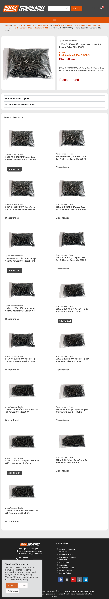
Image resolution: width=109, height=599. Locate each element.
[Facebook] (60, 579)
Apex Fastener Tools (27, 25)
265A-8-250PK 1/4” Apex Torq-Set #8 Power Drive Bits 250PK (20, 259)
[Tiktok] (79, 579)
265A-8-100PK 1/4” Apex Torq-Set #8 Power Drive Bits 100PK (72, 310)
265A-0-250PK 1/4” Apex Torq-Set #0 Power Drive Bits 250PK (20, 360)
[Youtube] (73, 579)
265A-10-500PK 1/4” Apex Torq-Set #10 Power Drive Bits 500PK (21, 158)
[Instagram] (67, 579)
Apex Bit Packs (44, 25)
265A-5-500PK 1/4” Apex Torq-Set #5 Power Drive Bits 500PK (71, 157)
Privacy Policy (22, 579)
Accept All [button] (12, 585)
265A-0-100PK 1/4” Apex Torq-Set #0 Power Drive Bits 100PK (72, 410)
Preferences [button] (13, 591)
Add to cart (14, 169)
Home (8, 25)
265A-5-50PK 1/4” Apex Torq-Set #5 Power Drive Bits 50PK (21, 512)
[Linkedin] (85, 579)
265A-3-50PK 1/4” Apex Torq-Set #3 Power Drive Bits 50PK (21, 410)
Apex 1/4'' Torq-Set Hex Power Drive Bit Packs (72, 25)
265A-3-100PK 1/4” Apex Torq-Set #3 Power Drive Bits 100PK (72, 360)
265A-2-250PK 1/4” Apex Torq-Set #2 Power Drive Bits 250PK (20, 309)
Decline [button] (23, 585)
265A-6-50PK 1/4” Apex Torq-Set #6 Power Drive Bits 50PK (72, 461)
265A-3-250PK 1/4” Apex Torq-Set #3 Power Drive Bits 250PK (71, 259)
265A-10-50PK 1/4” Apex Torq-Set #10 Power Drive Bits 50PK (22, 462)
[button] (54, 20)
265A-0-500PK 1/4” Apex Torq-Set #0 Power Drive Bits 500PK (71, 208)
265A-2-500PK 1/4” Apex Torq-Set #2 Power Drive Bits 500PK (20, 208)
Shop (14, 25)
